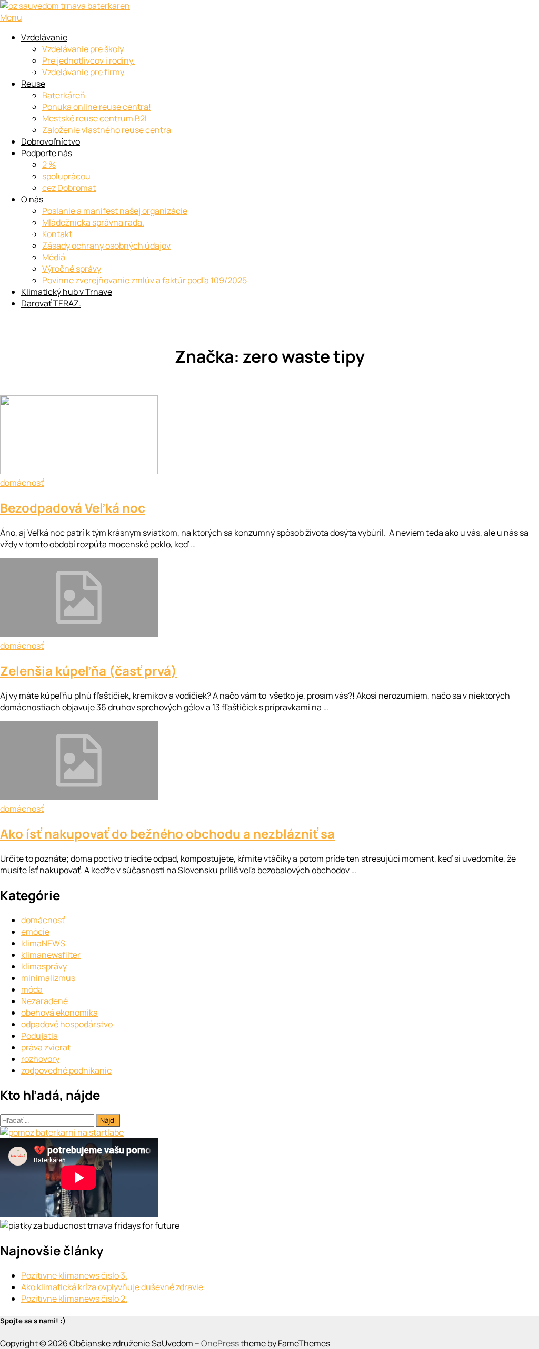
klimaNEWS (43, 943)
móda (32, 989)
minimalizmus (48, 978)
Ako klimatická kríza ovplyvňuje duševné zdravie (112, 1287)
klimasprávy (44, 966)
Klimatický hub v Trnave (66, 292)
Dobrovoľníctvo (50, 141)
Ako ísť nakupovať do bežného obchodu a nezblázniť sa (167, 833)
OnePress (220, 1343)
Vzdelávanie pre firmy (83, 72)
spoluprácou (66, 176)
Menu (11, 17)
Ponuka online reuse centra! (96, 107)
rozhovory (40, 1059)
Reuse (33, 83)
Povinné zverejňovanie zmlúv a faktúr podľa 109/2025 (144, 280)
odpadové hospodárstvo (67, 1024)
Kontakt (57, 234)
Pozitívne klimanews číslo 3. (74, 1275)
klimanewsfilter (51, 954)
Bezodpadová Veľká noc (72, 507)
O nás (32, 199)
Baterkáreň (63, 95)
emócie (35, 931)
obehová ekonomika (59, 1012)
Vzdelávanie (44, 37)
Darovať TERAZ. (51, 303)
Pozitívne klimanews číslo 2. (74, 1298)
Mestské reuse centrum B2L (95, 118)
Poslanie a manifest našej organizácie (114, 211)
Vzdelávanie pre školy (83, 49)
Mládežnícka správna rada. (93, 222)
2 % (49, 164)
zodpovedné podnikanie (66, 1070)
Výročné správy (71, 268)
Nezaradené (44, 1001)
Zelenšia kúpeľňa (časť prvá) (88, 670)
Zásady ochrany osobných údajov (106, 245)
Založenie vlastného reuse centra (106, 130)
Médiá (53, 257)
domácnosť (22, 482)
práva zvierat (46, 1047)
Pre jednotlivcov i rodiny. (88, 60)
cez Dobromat (69, 187)
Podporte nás (46, 153)
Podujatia (39, 1035)
